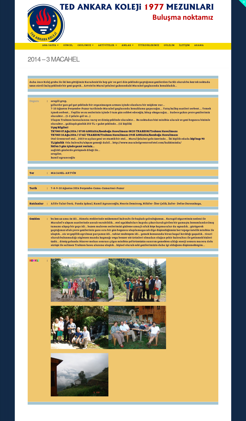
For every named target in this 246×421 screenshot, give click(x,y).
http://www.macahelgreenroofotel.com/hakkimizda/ (146, 142)
